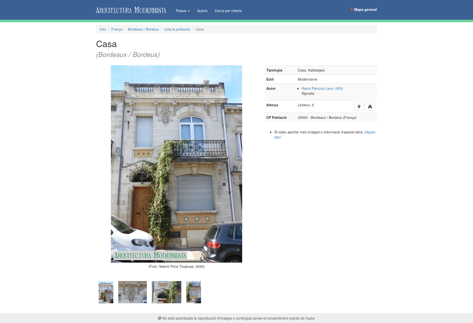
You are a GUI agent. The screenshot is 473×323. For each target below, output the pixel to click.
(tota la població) (177, 29)
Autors (202, 10)
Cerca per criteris (228, 10)
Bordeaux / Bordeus (143, 29)
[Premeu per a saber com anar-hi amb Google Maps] (370, 106)
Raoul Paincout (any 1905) (322, 88)
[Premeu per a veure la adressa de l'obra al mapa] (359, 106)
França (116, 29)
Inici (103, 29)
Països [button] (181, 10)
